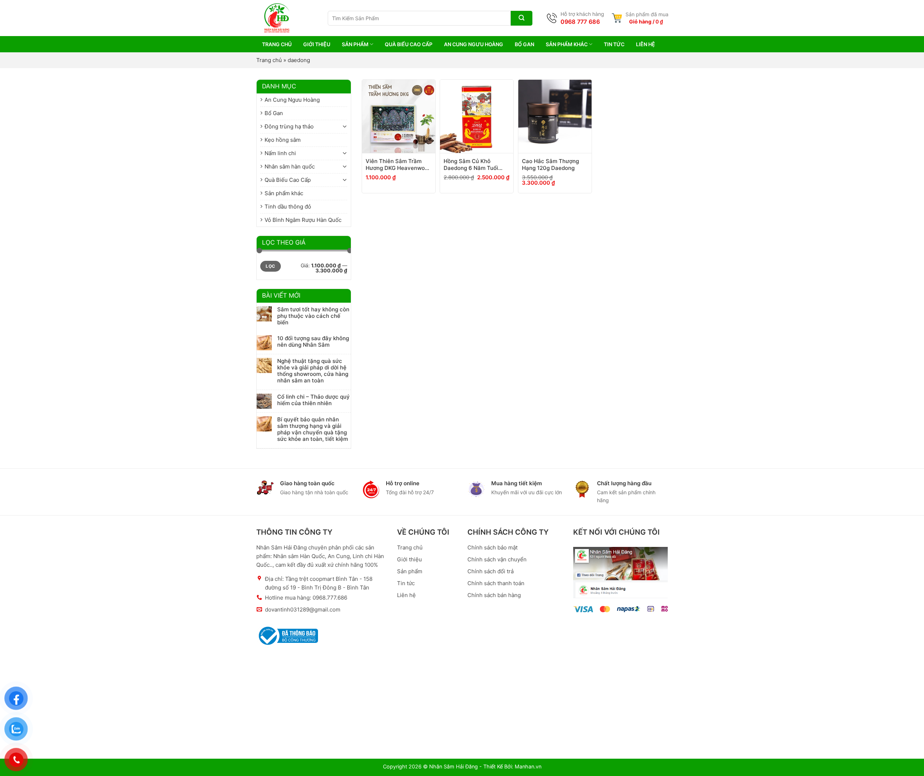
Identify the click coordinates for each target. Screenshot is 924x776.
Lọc (270, 266)
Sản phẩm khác (567, 44)
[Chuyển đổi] (344, 126)
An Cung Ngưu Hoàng (473, 44)
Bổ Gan (524, 44)
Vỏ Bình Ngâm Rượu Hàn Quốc (303, 219)
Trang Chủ (277, 44)
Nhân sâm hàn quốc (290, 166)
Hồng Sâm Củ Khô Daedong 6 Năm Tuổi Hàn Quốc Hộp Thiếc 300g (471, 165)
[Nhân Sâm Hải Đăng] (269, 18)
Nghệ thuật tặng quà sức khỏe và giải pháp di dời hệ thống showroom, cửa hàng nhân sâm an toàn (312, 371)
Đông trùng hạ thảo (289, 126)
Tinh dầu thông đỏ (288, 206)
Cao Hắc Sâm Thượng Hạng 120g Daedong (550, 165)
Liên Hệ (645, 44)
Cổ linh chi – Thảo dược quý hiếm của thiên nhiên (313, 400)
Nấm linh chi (280, 153)
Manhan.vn (528, 766)
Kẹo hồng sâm (283, 139)
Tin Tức (614, 44)
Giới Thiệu (316, 44)
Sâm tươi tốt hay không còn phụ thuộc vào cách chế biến (313, 316)
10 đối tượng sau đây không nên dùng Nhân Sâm (313, 341)
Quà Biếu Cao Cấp (408, 44)
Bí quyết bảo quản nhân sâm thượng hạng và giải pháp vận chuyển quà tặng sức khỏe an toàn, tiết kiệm (312, 429)
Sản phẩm (355, 44)
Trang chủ (269, 60)
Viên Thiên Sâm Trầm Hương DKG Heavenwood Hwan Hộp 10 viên (398, 165)
